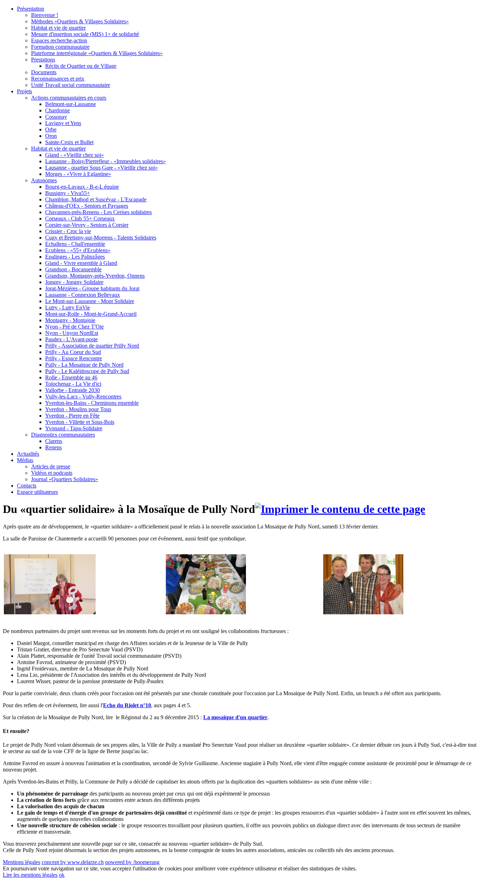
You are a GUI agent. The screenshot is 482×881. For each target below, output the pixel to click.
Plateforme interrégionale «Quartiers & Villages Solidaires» (97, 53)
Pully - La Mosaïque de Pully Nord (84, 365)
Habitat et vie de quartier (58, 28)
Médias (25, 460)
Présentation (30, 9)
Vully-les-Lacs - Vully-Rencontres (83, 397)
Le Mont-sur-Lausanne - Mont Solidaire (89, 301)
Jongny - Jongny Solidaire (74, 282)
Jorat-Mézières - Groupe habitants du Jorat (92, 288)
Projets (24, 91)
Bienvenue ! (44, 15)
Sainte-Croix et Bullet (69, 142)
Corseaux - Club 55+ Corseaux (80, 218)
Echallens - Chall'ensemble (75, 244)
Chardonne (57, 110)
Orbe (50, 129)
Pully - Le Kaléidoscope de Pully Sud (87, 371)
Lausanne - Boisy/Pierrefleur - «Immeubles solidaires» (105, 161)
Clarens (53, 441)
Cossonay (56, 117)
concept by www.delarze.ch (73, 862)
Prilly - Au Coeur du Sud (73, 352)
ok (62, 875)
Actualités (28, 454)
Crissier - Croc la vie (68, 231)
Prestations (43, 60)
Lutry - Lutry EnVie (67, 307)
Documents (43, 72)
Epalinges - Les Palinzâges (75, 257)
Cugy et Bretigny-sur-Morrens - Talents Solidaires (100, 238)
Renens (53, 447)
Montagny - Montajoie (70, 320)
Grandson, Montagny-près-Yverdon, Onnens (95, 276)
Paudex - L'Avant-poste (71, 339)
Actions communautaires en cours (68, 98)
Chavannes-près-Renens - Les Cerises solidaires (98, 212)
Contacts (26, 486)
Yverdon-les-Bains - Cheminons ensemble (92, 403)
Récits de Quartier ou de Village (80, 66)
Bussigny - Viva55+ (67, 193)
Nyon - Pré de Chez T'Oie (74, 327)
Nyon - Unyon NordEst (71, 333)
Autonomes (44, 180)
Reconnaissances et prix (57, 79)
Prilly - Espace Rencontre (73, 358)
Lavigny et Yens (63, 123)
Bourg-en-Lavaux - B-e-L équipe (82, 187)
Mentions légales (21, 862)
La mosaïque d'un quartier (235, 717)
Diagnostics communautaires (63, 435)
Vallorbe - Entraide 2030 (72, 390)
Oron (51, 136)
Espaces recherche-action (59, 40)
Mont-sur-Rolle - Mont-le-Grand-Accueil (91, 314)
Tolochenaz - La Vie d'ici (73, 384)
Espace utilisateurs (37, 492)
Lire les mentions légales (30, 875)
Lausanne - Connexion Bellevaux (82, 295)
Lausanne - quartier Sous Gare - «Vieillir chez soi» (101, 168)
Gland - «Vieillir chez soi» (74, 155)
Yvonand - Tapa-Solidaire (73, 428)
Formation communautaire (60, 47)
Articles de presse (50, 466)
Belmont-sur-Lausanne (70, 104)
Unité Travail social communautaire (70, 85)
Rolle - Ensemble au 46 (71, 377)
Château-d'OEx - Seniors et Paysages (86, 206)
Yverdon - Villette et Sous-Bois (79, 422)
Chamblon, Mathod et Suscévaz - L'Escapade (95, 199)
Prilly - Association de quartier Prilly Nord (92, 346)
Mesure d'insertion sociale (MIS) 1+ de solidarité (85, 34)
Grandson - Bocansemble (73, 269)
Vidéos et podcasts (51, 473)
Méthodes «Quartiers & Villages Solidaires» (80, 21)
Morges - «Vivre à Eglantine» (78, 174)
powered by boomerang (132, 862)
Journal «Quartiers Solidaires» (64, 479)
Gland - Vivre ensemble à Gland (81, 263)
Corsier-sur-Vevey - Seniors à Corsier (86, 225)
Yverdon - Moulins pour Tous (78, 409)
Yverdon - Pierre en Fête (72, 416)
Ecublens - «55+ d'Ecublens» (77, 250)
